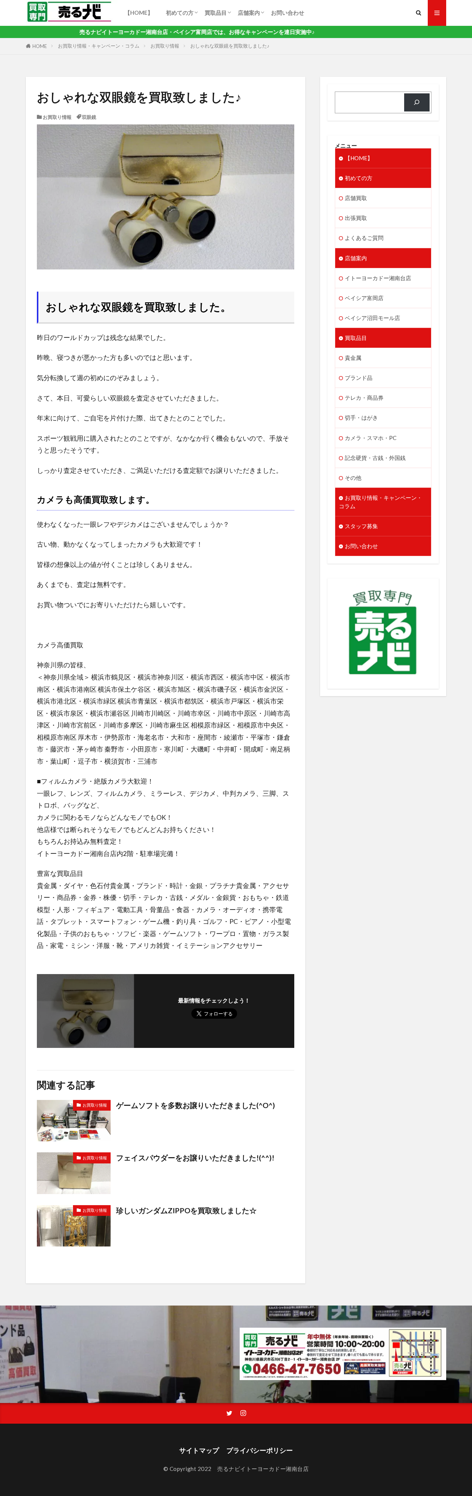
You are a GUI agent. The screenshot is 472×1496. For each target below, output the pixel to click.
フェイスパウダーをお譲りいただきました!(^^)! (195, 1157)
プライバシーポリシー (259, 1450)
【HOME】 (142, 12)
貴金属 (353, 357)
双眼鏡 (89, 117)
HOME (39, 46)
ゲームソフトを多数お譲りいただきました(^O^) (195, 1105)
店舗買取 (356, 198)
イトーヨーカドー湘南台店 (378, 278)
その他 (353, 477)
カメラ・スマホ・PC (370, 437)
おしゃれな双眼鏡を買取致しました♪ (230, 46)
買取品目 (216, 12)
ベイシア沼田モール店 (372, 317)
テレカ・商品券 (364, 397)
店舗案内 (249, 12)
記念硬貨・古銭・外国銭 (375, 457)
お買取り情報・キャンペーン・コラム (98, 46)
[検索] (417, 102)
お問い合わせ (287, 12)
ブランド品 (358, 377)
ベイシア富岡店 (364, 298)
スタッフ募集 (361, 526)
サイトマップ (199, 1450)
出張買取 (356, 217)
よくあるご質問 (364, 237)
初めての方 (180, 12)
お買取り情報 (164, 46)
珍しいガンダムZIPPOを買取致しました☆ (186, 1210)
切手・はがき (361, 417)
